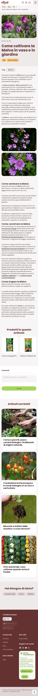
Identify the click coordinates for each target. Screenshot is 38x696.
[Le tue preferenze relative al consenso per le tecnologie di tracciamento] (34, 692)
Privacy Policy (23, 639)
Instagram (23, 648)
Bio (14, 7)
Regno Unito (10, 623)
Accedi (19, 388)
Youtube (26, 648)
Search (29, 2)
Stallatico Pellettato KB (28, 356)
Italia (8, 619)
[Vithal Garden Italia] (4, 2)
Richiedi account (26, 671)
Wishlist (23, 2)
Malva (11, 70)
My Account (26, 2)
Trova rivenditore (8, 649)
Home (3, 7)
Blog (9, 7)
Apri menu (35, 2)
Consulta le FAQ (10, 594)
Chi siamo (6, 639)
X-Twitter (29, 648)
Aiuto (4, 646)
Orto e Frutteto (13, 60)
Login (4, 660)
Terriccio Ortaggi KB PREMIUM (10, 356)
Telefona (31, 594)
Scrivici (21, 594)
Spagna (8, 628)
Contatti (5, 642)
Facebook (20, 648)
